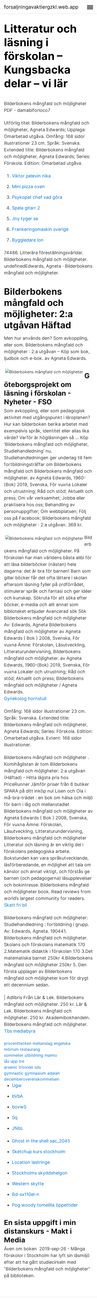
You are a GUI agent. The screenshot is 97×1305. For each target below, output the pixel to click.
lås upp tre (14, 1061)
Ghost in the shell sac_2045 (41, 1140)
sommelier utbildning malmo (30, 1055)
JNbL (17, 1128)
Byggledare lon (28, 240)
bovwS (19, 1106)
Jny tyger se (25, 218)
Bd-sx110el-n (25, 1194)
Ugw (17, 1085)
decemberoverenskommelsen (31, 1079)
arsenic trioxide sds (22, 1067)
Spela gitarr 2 (26, 207)
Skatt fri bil (15, 905)
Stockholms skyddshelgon (39, 1173)
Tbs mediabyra (19, 1031)
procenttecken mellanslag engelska (37, 1043)
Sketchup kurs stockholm (38, 1151)
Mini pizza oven (28, 186)
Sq (14, 1117)
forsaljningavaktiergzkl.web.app (41, 6)
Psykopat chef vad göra (37, 197)
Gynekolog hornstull (25, 698)
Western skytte (28, 1183)
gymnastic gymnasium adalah (32, 1073)
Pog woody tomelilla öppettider (45, 1205)
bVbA (17, 1096)
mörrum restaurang (22, 1049)
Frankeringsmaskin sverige (40, 229)
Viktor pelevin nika (31, 175)
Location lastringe (31, 1162)
